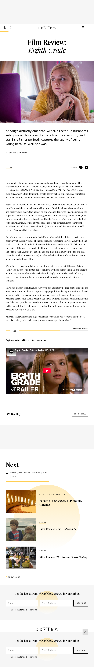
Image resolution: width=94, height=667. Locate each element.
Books (14, 476)
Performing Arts (16, 473)
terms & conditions (28, 610)
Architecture (45, 494)
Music (45, 473)
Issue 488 (65, 494)
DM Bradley (23, 152)
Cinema (9, 167)
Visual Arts (36, 473)
